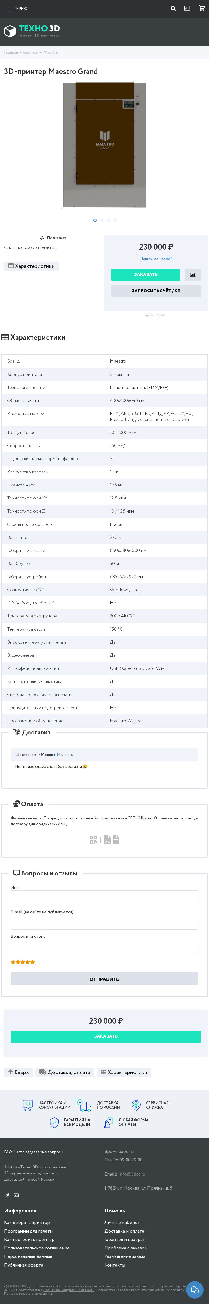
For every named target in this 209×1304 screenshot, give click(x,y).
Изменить (65, 755)
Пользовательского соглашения (28, 1294)
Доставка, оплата (69, 1072)
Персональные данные (28, 1256)
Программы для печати (28, 1231)
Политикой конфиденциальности (68, 1290)
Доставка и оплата (124, 1231)
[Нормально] (22, 962)
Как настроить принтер (29, 1239)
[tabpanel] (104, 146)
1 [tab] (95, 220)
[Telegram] (7, 1195)
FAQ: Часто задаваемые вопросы (33, 1152)
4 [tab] (115, 220)
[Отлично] (32, 962)
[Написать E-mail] (16, 1195)
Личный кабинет (122, 1222)
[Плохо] (18, 962)
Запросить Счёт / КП (156, 291)
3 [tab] (108, 220)
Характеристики (35, 266)
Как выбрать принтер (27, 1222)
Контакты (114, 1265)
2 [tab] (101, 220)
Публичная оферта (23, 1265)
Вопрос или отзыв (28, 936)
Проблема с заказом (125, 1248)
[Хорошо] (27, 962)
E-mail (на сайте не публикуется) (42, 912)
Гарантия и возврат (124, 1239)
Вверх (21, 1072)
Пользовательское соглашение (37, 1248)
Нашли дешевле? (156, 259)
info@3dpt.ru (131, 1174)
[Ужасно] (13, 962)
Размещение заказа (124, 1256)
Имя (15, 887)
